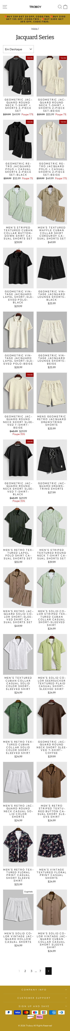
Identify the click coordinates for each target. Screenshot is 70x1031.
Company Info (34, 989)
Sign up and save (34, 1006)
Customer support (34, 997)
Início (34, 28)
